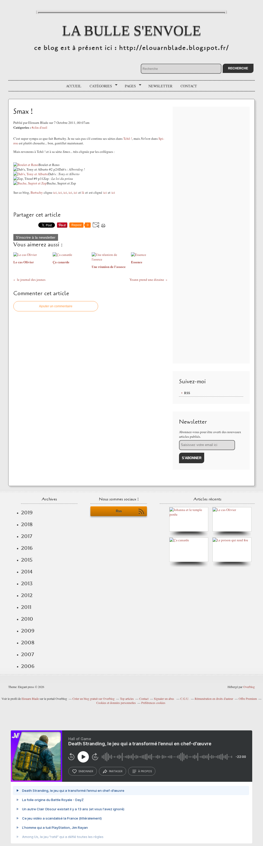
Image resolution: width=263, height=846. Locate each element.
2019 (27, 512)
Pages (128, 86)
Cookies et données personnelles (116, 703)
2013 (27, 583)
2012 (27, 595)
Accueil (73, 85)
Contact (189, 85)
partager (116, 771)
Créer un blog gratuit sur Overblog (93, 698)
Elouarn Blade (30, 698)
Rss (119, 511)
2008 (27, 642)
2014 (27, 572)
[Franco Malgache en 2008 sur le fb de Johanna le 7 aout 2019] (190, 514)
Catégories (99, 86)
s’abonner (85, 771)
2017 (26, 536)
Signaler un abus (164, 698)
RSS (187, 393)
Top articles (127, 698)
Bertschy (37, 192)
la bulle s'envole (131, 30)
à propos (145, 771)
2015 (27, 560)
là (83, 192)
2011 (26, 607)
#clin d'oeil (39, 127)
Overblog (249, 687)
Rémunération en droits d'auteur (214, 698)
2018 (27, 524)
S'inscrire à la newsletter (35, 237)
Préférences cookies (153, 703)
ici (55, 192)
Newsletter (160, 85)
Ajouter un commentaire (55, 306)
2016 (27, 548)
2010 (27, 619)
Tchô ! (127, 138)
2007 (27, 654)
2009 (27, 631)
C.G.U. (184, 698)
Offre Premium (248, 698)
